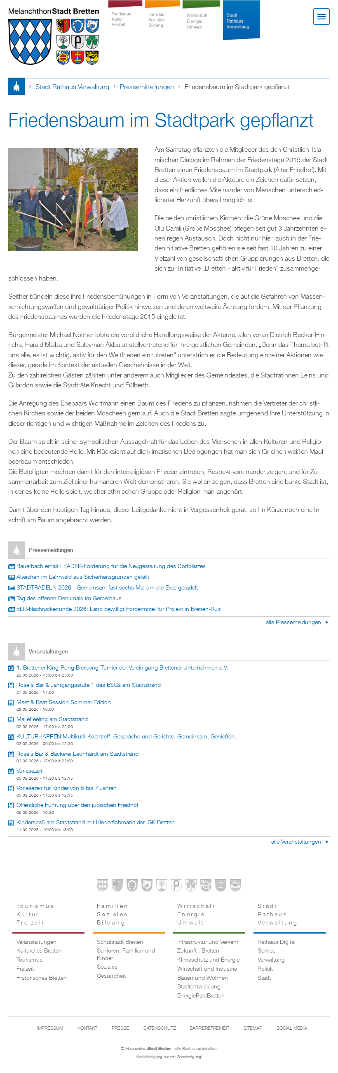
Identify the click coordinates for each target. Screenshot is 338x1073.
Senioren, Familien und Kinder (126, 954)
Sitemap (253, 1028)
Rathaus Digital (277, 942)
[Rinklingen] (205, 886)
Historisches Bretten (41, 978)
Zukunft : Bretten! (199, 951)
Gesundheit (111, 976)
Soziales (107, 967)
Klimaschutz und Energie (208, 960)
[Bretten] (102, 886)
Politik (265, 969)
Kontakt (87, 1028)
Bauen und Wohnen (202, 978)
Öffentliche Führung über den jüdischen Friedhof (77, 805)
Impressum (50, 1028)
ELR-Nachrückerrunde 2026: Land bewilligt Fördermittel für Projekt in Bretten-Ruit (118, 609)
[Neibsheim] (191, 886)
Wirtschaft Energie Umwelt (201, 25)
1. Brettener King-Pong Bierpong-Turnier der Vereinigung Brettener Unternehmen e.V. (122, 668)
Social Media (292, 1028)
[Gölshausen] (176, 886)
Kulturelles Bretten (39, 951)
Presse (120, 1028)
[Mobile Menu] (321, 16)
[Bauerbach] (117, 886)
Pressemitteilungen (147, 87)
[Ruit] (220, 886)
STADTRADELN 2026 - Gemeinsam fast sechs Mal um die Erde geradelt (107, 588)
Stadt (264, 978)
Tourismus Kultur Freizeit (125, 25)
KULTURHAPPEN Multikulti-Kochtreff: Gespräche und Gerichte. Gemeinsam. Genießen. (126, 737)
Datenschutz (159, 1028)
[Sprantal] (235, 886)
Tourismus (29, 960)
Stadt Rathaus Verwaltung (241, 25)
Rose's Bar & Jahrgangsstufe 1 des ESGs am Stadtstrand (88, 685)
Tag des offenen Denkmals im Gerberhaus (69, 598)
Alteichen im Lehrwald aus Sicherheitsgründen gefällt (82, 577)
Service (266, 951)
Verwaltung (271, 960)
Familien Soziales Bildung (162, 25)
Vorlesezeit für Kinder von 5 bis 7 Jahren (66, 788)
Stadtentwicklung (199, 987)
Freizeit (25, 969)
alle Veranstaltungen (297, 842)
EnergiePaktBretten (201, 996)
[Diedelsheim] (147, 886)
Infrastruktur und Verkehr (207, 942)
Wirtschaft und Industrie (207, 969)
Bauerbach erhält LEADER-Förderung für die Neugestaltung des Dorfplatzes (111, 566)
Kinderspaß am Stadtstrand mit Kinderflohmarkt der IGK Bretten (95, 822)
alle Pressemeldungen (294, 622)
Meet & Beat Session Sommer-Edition (63, 702)
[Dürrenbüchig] (161, 886)
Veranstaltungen (36, 942)
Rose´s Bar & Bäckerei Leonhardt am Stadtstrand (77, 754)
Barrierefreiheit (209, 1028)
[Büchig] (132, 886)
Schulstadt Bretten (120, 942)
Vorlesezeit (29, 771)
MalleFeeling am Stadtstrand (52, 719)
